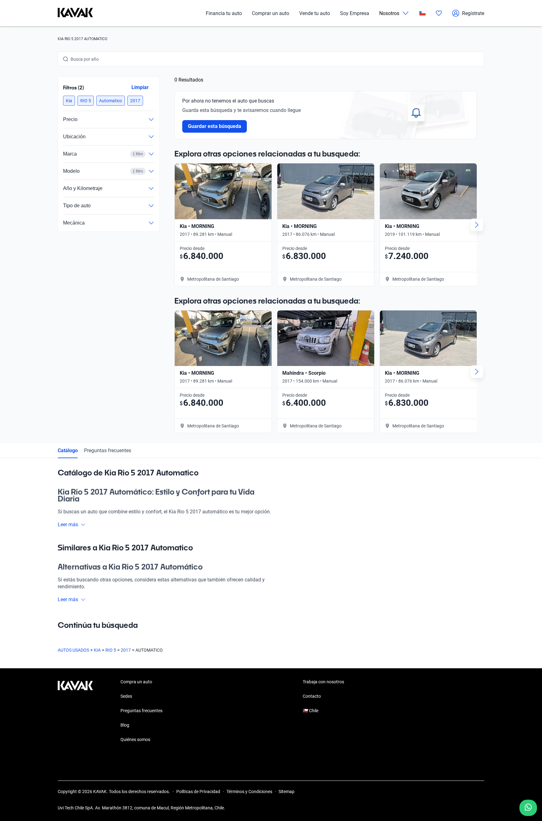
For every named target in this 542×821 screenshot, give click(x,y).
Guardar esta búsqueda (214, 126)
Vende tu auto (314, 13)
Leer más (68, 524)
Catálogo (68, 450)
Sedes (126, 696)
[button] (69, 101)
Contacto (312, 696)
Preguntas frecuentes (107, 450)
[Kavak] (75, 13)
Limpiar (140, 87)
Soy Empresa (354, 13)
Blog (124, 725)
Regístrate (473, 13)
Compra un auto (136, 681)
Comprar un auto (270, 13)
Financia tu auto (224, 13)
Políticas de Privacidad (198, 791)
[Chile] (422, 13)
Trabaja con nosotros (323, 681)
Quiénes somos (135, 739)
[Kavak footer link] (75, 711)
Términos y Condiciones (249, 791)
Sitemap (287, 791)
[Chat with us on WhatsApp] (528, 807)
